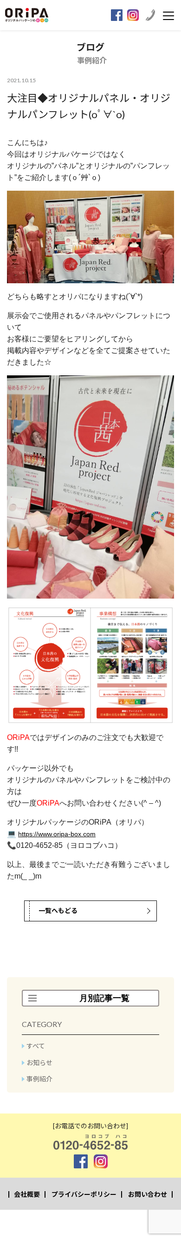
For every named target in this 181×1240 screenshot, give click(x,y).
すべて (35, 1046)
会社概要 (27, 1194)
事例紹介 (39, 1079)
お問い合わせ (147, 1194)
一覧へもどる (58, 910)
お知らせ (39, 1063)
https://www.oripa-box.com (57, 834)
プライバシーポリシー (84, 1194)
